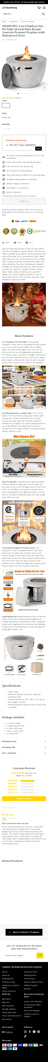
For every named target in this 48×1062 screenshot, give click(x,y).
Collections (13, 21)
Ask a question (9, 753)
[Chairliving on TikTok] (25, 1036)
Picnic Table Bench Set (11, 1016)
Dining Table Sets (9, 1012)
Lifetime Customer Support (31, 1015)
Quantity (6, 124)
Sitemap (27, 989)
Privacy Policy (29, 979)
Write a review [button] (24, 798)
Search (5, 972)
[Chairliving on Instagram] (25, 1031)
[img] (7, 815)
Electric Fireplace (27, 21)
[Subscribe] (40, 955)
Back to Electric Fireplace (25, 932)
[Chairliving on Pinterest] (38, 1031)
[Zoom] (44, 87)
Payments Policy (30, 972)
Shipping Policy (9, 741)
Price (4, 113)
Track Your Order (9, 982)
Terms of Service (9, 991)
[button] (8, 98)
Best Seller (6, 999)
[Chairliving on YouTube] (34, 1031)
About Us (6, 975)
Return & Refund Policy (33, 982)
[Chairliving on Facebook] (29, 1031)
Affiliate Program (31, 985)
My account (6, 1019)
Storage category (9, 1009)
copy (38, 148)
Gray (6, 105)
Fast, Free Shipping (31, 1011)
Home (4, 21)
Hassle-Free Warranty (33, 1001)
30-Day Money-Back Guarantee (32, 1006)
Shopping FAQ (8, 747)
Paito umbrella (8, 1006)
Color (4, 101)
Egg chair (5, 1002)
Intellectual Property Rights (10, 986)
